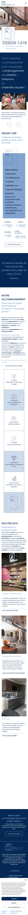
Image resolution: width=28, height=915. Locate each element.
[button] (25, 880)
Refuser (14, 903)
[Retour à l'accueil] (8, 3)
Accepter (14, 899)
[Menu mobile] (25, 3)
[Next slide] (17, 125)
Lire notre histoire (14, 244)
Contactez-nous (14, 834)
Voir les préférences (14, 907)
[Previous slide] (10, 125)
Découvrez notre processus (14, 366)
